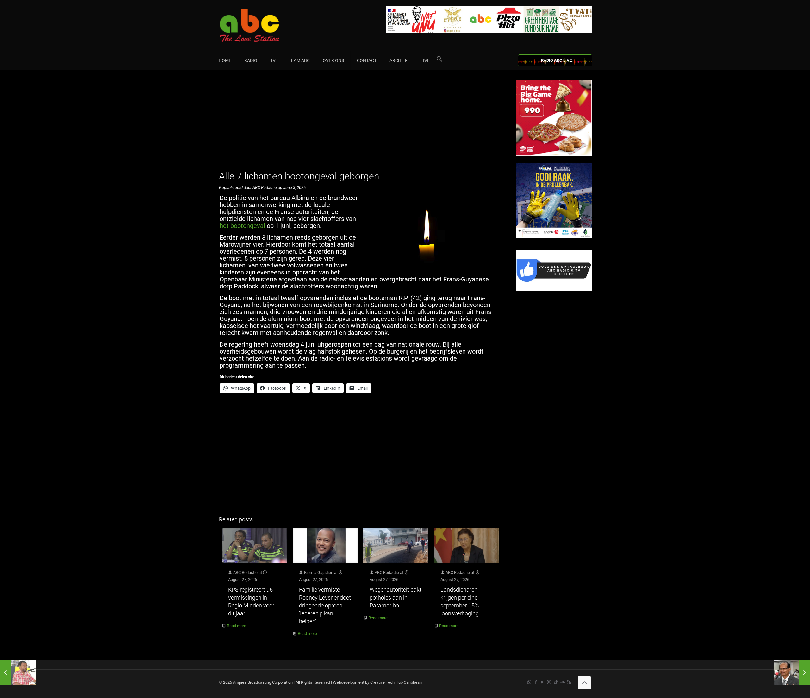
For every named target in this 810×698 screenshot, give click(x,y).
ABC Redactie (245, 572)
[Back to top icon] (584, 682)
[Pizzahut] (554, 154)
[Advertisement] (360, 124)
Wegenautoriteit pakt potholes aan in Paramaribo (395, 597)
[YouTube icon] (542, 682)
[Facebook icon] (535, 682)
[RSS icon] (569, 682)
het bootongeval (242, 226)
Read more (236, 625)
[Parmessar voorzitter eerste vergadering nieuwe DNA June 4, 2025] (792, 672)
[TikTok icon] (555, 682)
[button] (439, 60)
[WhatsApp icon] (529, 682)
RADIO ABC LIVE (556, 60)
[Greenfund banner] (554, 237)
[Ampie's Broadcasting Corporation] (261, 25)
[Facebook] (554, 289)
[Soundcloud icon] (562, 682)
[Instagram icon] (549, 682)
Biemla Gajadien (318, 572)
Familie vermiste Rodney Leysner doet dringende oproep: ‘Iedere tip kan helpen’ (325, 605)
